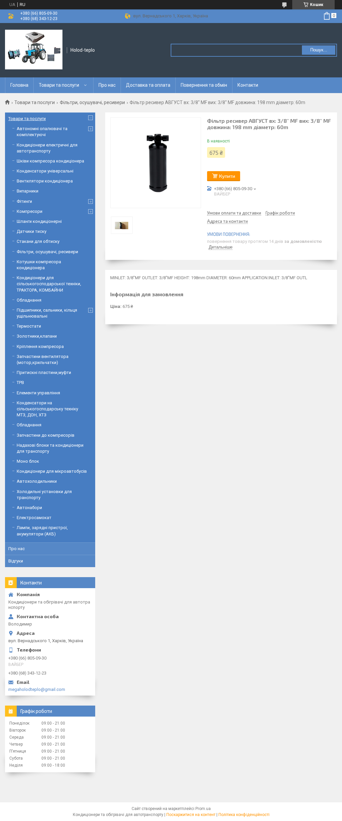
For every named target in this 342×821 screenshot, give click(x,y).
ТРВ (20, 382)
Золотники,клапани (37, 336)
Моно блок (28, 461)
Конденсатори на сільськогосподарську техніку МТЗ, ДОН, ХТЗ (47, 408)
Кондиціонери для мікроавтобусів (52, 471)
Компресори (29, 211)
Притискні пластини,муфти (44, 372)
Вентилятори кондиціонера (45, 180)
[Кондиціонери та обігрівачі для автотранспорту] (33, 50)
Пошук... (318, 49)
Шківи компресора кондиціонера (50, 160)
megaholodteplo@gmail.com (36, 689)
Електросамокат (34, 517)
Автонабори (29, 507)
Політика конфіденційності (244, 814)
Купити (227, 176)
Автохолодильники (37, 481)
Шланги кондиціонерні (39, 221)
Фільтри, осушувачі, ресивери (92, 102)
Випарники (27, 190)
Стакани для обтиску (38, 241)
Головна (19, 85)
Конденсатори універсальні (45, 170)
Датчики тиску (31, 231)
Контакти (247, 85)
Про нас (107, 85)
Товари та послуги (59, 85)
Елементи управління (38, 392)
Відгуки (15, 560)
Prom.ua (203, 808)
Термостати (29, 326)
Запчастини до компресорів (45, 435)
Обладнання (29, 300)
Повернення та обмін (204, 85)
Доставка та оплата (148, 85)
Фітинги (24, 201)
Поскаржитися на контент (190, 814)
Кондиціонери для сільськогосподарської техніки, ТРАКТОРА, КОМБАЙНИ (49, 283)
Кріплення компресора (40, 346)
